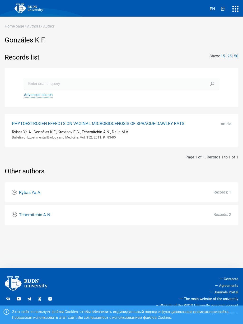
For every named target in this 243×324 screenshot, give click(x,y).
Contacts (231, 279)
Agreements (228, 285)
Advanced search (38, 95)
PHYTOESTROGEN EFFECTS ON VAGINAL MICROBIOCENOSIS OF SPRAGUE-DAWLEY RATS (98, 123)
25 (229, 56)
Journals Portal (226, 292)
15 (223, 56)
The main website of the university (211, 299)
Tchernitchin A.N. (35, 215)
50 (236, 56)
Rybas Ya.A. (30, 192)
